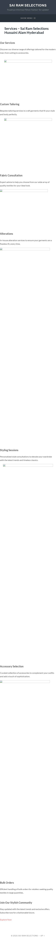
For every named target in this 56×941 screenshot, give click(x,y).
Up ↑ (43, 936)
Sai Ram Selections (28, 5)
